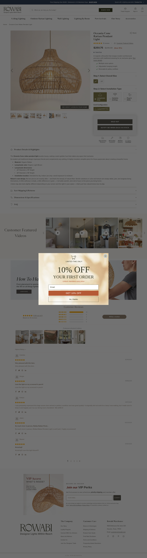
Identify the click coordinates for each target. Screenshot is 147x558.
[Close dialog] (105, 256)
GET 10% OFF (73, 293)
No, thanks (73, 299)
